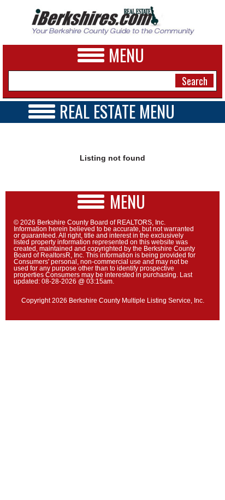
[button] (112, 201)
